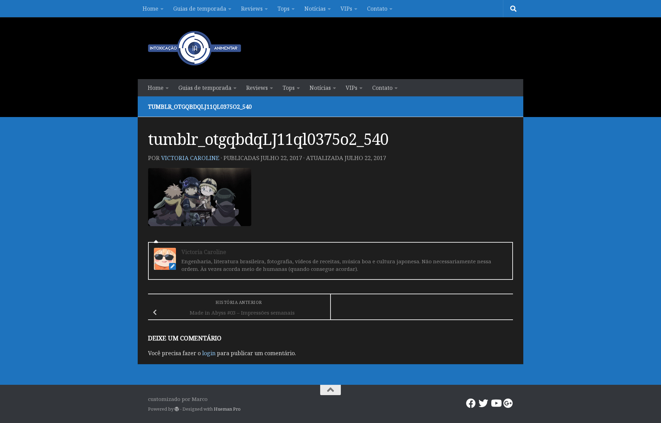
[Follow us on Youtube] (496, 403)
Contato (377, 8)
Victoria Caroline (190, 158)
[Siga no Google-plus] (508, 403)
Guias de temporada (199, 8)
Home (150, 8)
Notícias (315, 8)
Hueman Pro (227, 409)
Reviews (252, 8)
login (209, 353)
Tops (283, 8)
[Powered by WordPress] (177, 409)
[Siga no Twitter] (483, 403)
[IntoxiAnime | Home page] (194, 48)
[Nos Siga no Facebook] (471, 403)
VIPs (346, 8)
